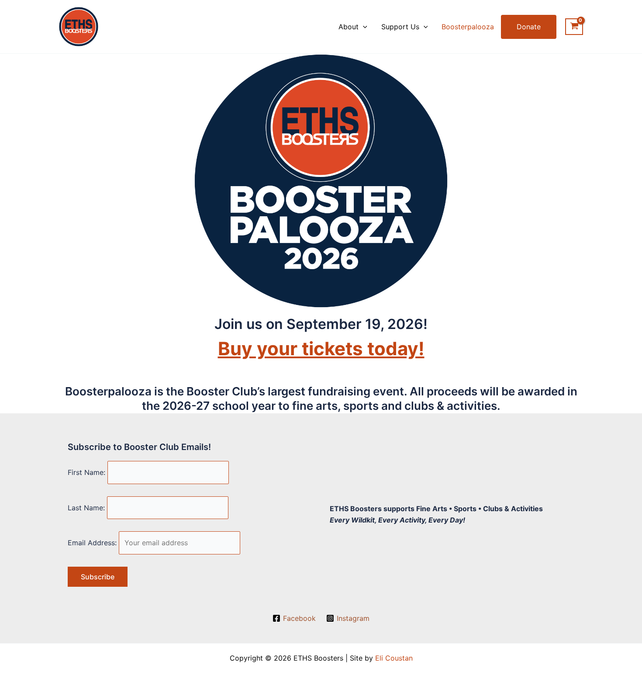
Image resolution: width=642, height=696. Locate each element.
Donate (529, 26)
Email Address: (92, 542)
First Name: (86, 472)
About (348, 26)
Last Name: (86, 507)
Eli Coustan (394, 658)
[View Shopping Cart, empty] (574, 26)
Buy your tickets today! (321, 348)
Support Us (400, 26)
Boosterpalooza (468, 26)
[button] (363, 26)
